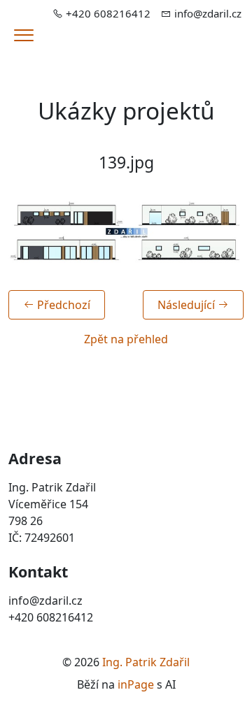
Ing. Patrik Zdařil (146, 662)
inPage (136, 684)
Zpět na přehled (126, 339)
